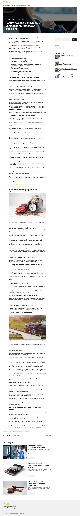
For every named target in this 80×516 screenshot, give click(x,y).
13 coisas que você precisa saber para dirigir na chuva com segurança (68, 77)
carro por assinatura (35, 137)
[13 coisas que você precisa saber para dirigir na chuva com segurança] (57, 76)
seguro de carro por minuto (16, 431)
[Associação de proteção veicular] (15, 452)
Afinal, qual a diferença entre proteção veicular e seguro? (22, 184)
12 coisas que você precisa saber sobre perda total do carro (68, 70)
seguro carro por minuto (7, 431)
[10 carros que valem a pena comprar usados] (57, 57)
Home (3, 5)
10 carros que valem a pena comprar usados (68, 56)
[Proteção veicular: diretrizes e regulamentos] (15, 488)
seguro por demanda (26, 431)
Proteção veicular (7, 5)
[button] (74, 2)
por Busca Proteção (62, 55)
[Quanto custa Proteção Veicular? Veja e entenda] (15, 470)
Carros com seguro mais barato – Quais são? (20, 186)
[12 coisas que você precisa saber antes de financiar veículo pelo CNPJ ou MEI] (57, 63)
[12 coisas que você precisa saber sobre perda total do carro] (57, 70)
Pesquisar (57, 37)
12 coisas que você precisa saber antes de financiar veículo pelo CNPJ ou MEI (67, 64)
